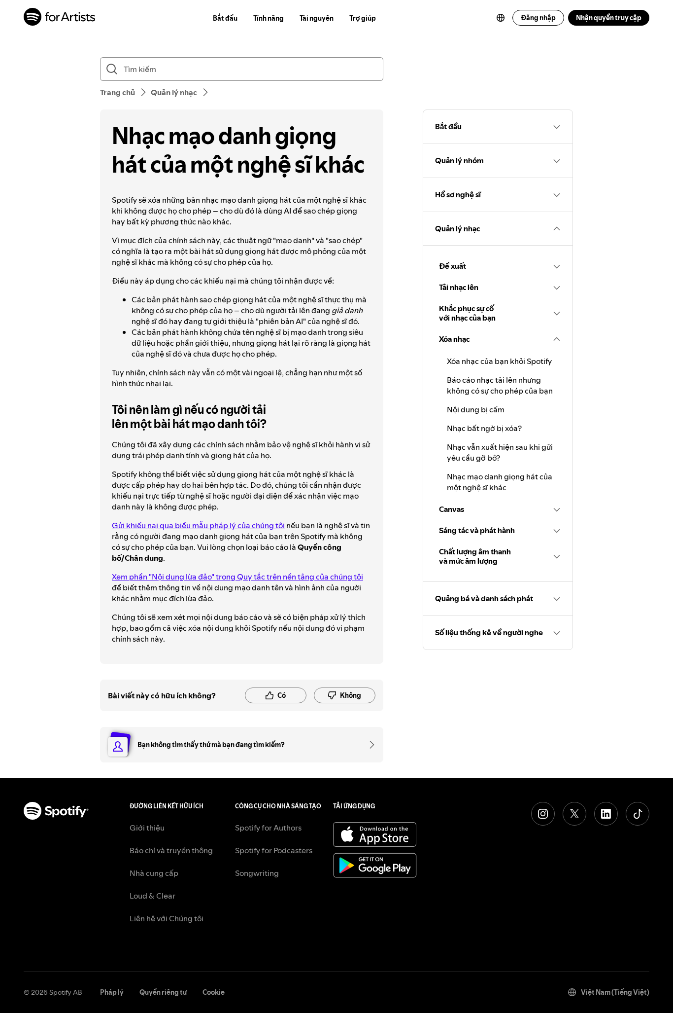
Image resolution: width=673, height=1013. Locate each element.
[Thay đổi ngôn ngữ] (500, 18)
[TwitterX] (574, 814)
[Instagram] (543, 814)
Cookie (213, 992)
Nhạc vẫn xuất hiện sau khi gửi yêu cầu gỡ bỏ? (500, 452)
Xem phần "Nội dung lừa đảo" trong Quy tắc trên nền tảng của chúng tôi (237, 576)
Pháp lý (112, 992)
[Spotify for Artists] (60, 18)
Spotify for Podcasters (273, 850)
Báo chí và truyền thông (171, 850)
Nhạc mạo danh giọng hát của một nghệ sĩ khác (499, 482)
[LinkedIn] (606, 814)
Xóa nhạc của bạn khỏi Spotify (499, 361)
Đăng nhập (538, 18)
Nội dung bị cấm (476, 409)
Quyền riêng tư (163, 992)
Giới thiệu (147, 827)
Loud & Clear (152, 895)
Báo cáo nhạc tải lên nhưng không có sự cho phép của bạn (500, 385)
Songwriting (257, 873)
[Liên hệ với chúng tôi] (368, 745)
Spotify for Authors (268, 827)
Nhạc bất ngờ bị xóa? (484, 428)
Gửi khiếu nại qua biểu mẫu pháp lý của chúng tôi (198, 525)
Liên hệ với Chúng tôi (166, 918)
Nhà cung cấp (154, 873)
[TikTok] (637, 814)
